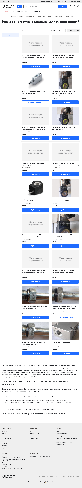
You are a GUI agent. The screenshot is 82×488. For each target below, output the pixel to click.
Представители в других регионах (38, 440)
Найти (62, 6)
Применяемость (17, 11)
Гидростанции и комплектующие (14, 16)
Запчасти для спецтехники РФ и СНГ (66, 436)
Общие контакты (33, 438)
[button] (74, 6)
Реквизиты (5, 433)
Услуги (27, 11)
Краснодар (5, 1)
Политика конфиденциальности (48, 476)
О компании (5, 431)
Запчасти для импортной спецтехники (66, 438)
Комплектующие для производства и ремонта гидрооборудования (66, 441)
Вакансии (4, 445)
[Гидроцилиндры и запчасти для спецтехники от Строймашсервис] (8, 6)
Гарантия (4, 436)
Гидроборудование (61, 433)
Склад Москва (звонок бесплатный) (53, 1)
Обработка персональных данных (70, 476)
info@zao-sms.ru (6, 464)
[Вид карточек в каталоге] (42, 30)
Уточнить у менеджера (35, 102)
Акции (6, 11)
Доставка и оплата (7, 438)
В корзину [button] (36, 66)
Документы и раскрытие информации (12, 440)
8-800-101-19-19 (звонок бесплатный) (12, 468)
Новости (4, 443)
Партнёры (5, 448)
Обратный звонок (74, 1)
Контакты (37, 11)
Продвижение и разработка (35, 482)
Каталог (58, 431)
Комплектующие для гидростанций (35, 16)
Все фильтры (10, 35)
